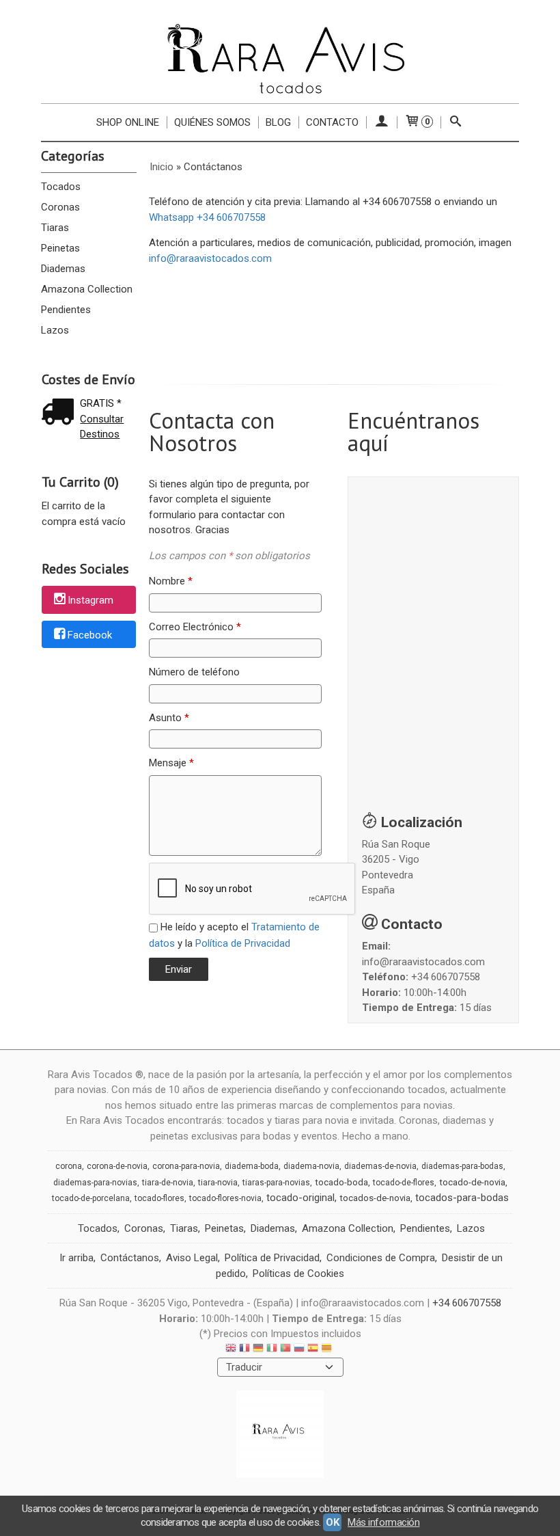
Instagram (90, 600)
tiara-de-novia (167, 1182)
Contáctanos (129, 1258)
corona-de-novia (117, 1166)
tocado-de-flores (403, 1182)
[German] (258, 1350)
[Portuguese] (285, 1350)
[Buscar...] (456, 122)
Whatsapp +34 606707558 (207, 217)
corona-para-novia (186, 1166)
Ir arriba (76, 1258)
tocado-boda (341, 1182)
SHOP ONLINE (127, 122)
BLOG (278, 122)
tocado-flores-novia (225, 1198)
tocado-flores (159, 1198)
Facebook (90, 635)
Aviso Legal (192, 1258)
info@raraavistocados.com (210, 258)
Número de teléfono (194, 672)
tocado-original (300, 1197)
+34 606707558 (445, 977)
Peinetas (60, 248)
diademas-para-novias (95, 1182)
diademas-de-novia (380, 1166)
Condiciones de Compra (380, 1258)
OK (332, 1522)
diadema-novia (311, 1166)
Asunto (169, 718)
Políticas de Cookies (298, 1273)
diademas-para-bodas (462, 1166)
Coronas (60, 207)
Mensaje (171, 763)
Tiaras (55, 227)
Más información (383, 1522)
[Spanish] (312, 1350)
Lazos (55, 330)
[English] (230, 1350)
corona (68, 1166)
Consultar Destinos (102, 427)
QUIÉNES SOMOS (212, 122)
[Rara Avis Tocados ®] (280, 58)
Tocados (61, 186)
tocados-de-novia (374, 1198)
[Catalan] (328, 1350)
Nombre (171, 581)
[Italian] (271, 1350)
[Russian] (299, 1350)
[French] (244, 1350)
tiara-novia (218, 1182)
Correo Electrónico (195, 627)
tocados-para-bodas (462, 1197)
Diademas (63, 268)
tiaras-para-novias (276, 1182)
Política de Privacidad (242, 943)
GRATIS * (101, 403)
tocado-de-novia (472, 1182)
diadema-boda (252, 1166)
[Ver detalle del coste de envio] (61, 413)
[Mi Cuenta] (381, 122)
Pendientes (66, 310)
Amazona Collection (86, 289)
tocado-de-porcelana (91, 1198)
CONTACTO (332, 122)
